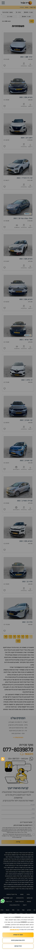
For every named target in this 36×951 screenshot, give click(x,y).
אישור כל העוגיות (18, 935)
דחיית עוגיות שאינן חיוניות (18, 940)
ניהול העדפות (18, 946)
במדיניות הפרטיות (14, 929)
